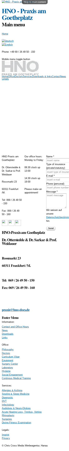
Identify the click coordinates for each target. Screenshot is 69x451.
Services (27, 76)
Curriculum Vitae (11, 356)
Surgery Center (10, 363)
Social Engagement (12, 374)
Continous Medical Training (16, 378)
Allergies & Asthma (12, 390)
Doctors (19, 76)
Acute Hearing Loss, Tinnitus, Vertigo (22, 412)
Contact (56, 76)
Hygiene (6, 371)
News (63, 76)
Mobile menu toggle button (16, 59)
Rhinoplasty (8, 415)
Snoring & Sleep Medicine (15, 393)
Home (5, 33)
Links (5, 337)
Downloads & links (42, 76)
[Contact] (7, 44)
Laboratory (7, 367)
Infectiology (8, 404)
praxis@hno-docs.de (15, 309)
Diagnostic (7, 397)
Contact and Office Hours (15, 326)
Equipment (7, 360)
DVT (4, 401)
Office (11, 76)
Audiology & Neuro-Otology (16, 408)
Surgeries (7, 419)
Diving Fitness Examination (16, 422)
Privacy (6, 438)
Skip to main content (35, 2)
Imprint (5, 434)
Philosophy (8, 349)
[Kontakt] (8, 41)
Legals (5, 79)
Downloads (7, 333)
